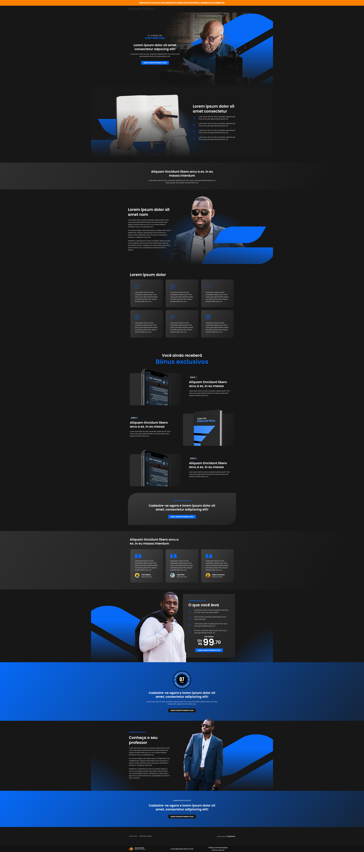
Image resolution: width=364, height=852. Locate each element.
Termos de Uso (218, 850)
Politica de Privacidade (218, 847)
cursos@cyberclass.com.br (181, 849)
